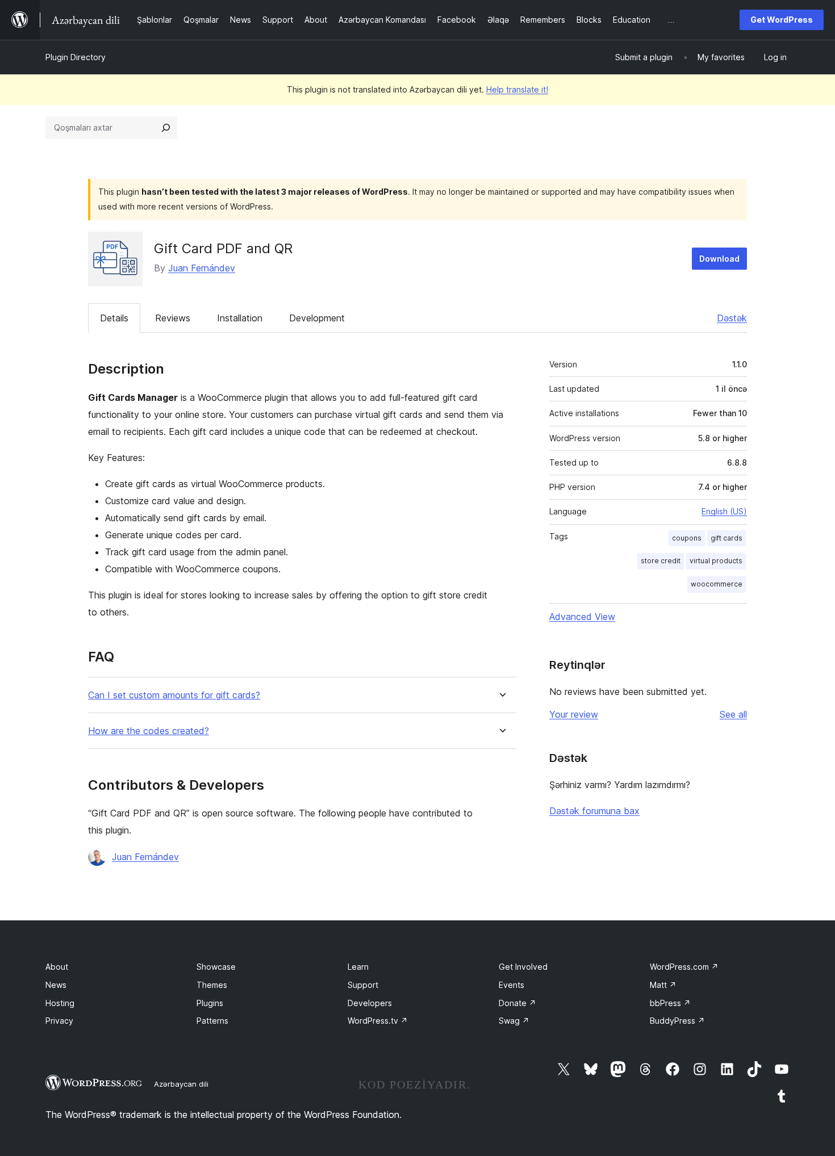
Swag (514, 1020)
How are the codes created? (148, 731)
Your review (573, 714)
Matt (663, 985)
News (55, 985)
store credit (660, 560)
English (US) (724, 511)
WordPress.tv (378, 1020)
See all (733, 714)
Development (317, 318)
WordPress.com (684, 966)
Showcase (216, 966)
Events (511, 985)
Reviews (172, 318)
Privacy (59, 1020)
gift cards (726, 538)
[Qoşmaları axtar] (166, 127)
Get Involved (523, 966)
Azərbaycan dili (181, 1083)
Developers (370, 1003)
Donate (517, 1003)
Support (363, 985)
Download (719, 258)
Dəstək (732, 318)
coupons (687, 538)
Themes (212, 985)
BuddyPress (677, 1020)
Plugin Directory (75, 57)
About (56, 966)
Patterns (212, 1020)
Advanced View (582, 616)
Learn (358, 966)
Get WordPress (781, 19)
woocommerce (716, 584)
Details (114, 318)
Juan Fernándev (201, 268)
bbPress (670, 1003)
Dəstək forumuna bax (594, 810)
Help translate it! (517, 89)
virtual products (716, 560)
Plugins (210, 1003)
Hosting (59, 1003)
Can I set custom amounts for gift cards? (174, 695)
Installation (239, 318)
